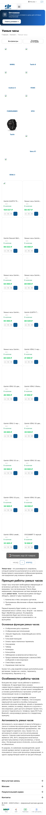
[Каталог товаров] (19, 7)
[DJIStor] (8, 7)
